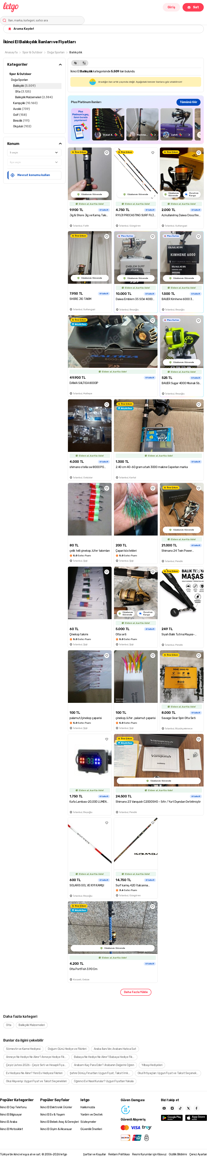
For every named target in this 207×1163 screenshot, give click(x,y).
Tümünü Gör (188, 102)
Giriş (171, 7)
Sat (196, 7)
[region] (136, 124)
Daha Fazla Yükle (136, 992)
